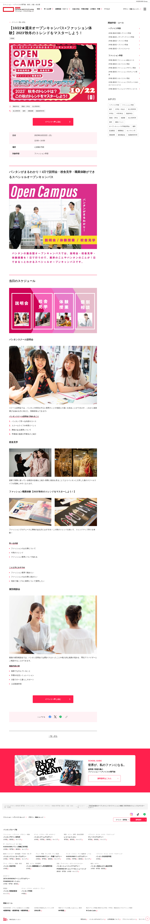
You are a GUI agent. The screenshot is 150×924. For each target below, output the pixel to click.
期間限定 (121, 130)
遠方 (110, 109)
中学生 (111, 113)
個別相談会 (121, 135)
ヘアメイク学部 (114, 105)
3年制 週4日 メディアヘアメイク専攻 (121, 37)
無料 (134, 126)
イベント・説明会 (121, 820)
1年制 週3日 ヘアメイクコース (119, 48)
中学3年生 (120, 113)
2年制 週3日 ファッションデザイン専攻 (122, 68)
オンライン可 (131, 130)
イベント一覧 (81, 806)
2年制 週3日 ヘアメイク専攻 (118, 45)
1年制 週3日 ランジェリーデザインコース (122, 89)
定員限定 (112, 130)
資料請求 (138, 820)
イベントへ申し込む (53, 122)
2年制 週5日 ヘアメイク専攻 (118, 41)
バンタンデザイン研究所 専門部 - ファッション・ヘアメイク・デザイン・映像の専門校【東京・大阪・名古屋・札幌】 (38, 806)
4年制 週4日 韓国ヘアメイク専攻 (119, 33)
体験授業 (112, 135)
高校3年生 (129, 113)
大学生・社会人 (120, 109)
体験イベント (119, 122)
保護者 (123, 118)
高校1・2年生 (113, 118)
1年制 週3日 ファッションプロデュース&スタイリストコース (123, 83)
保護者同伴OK (132, 135)
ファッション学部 (128, 105)
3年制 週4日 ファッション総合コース (121, 60)
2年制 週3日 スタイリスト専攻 (119, 78)
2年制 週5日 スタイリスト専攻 (119, 64)
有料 (110, 122)
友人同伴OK (132, 109)
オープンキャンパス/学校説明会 (119, 126)
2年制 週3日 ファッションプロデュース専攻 (122, 73)
